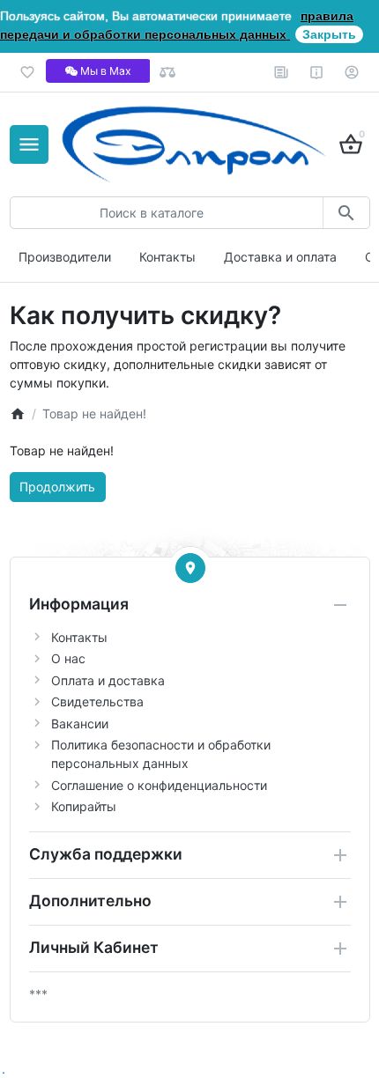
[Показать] (190, 568)
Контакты (167, 256)
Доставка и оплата (280, 256)
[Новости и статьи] (282, 72)
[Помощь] (317, 72)
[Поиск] (346, 212)
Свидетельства (97, 701)
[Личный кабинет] (352, 72)
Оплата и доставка (108, 680)
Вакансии (79, 723)
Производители (65, 256)
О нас (68, 658)
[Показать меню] (29, 144)
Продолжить (57, 486)
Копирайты (83, 806)
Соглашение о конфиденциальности (159, 785)
